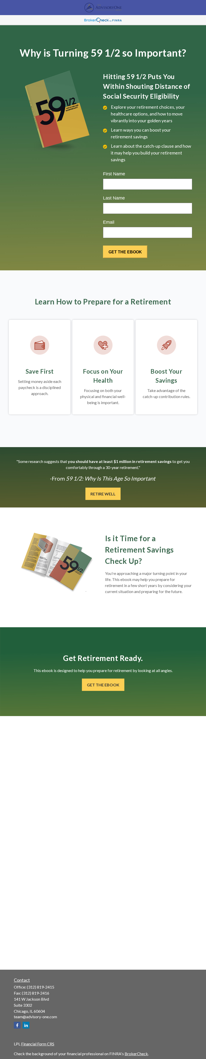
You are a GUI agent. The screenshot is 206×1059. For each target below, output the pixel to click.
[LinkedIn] (26, 1025)
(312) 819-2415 (40, 987)
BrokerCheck (136, 1053)
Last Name (114, 198)
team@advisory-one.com (35, 1016)
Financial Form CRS (37, 1043)
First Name (114, 173)
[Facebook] (17, 1025)
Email (108, 222)
